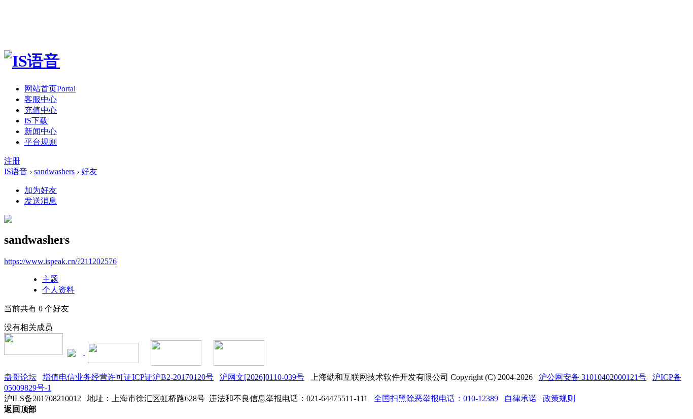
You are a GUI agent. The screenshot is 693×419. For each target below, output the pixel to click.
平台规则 (40, 142)
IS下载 (36, 120)
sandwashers (54, 171)
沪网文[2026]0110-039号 (262, 377)
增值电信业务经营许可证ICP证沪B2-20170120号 (128, 377)
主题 (50, 279)
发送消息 (40, 201)
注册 (12, 160)
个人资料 (58, 289)
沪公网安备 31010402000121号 (592, 377)
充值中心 (40, 110)
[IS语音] (32, 61)
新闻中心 (40, 131)
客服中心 (40, 99)
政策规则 (559, 398)
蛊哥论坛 (20, 377)
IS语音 (15, 171)
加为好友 (40, 190)
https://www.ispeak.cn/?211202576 (60, 261)
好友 (89, 171)
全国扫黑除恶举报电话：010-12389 (436, 398)
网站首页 (50, 88)
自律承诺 (520, 398)
